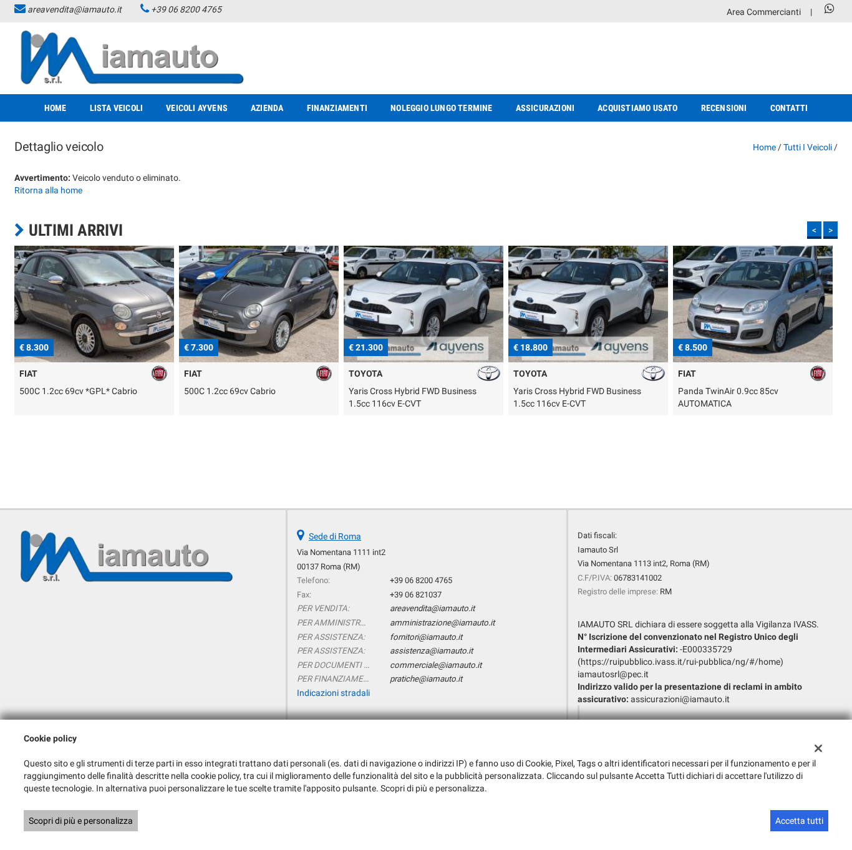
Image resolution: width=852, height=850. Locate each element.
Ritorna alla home (48, 190)
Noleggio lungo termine (441, 108)
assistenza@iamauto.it (431, 650)
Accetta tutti (799, 821)
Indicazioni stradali (333, 693)
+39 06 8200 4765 (186, 9)
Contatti (789, 108)
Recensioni (724, 108)
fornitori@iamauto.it (426, 637)
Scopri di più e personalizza (81, 821)
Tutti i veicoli (807, 147)
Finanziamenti (337, 108)
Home (55, 108)
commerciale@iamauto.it (436, 665)
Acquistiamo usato (637, 108)
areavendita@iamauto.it (74, 9)
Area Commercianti (764, 12)
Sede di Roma (335, 536)
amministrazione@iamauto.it (442, 622)
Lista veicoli (116, 108)
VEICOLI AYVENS (197, 108)
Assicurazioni (545, 108)
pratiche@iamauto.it (426, 678)
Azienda (267, 108)
